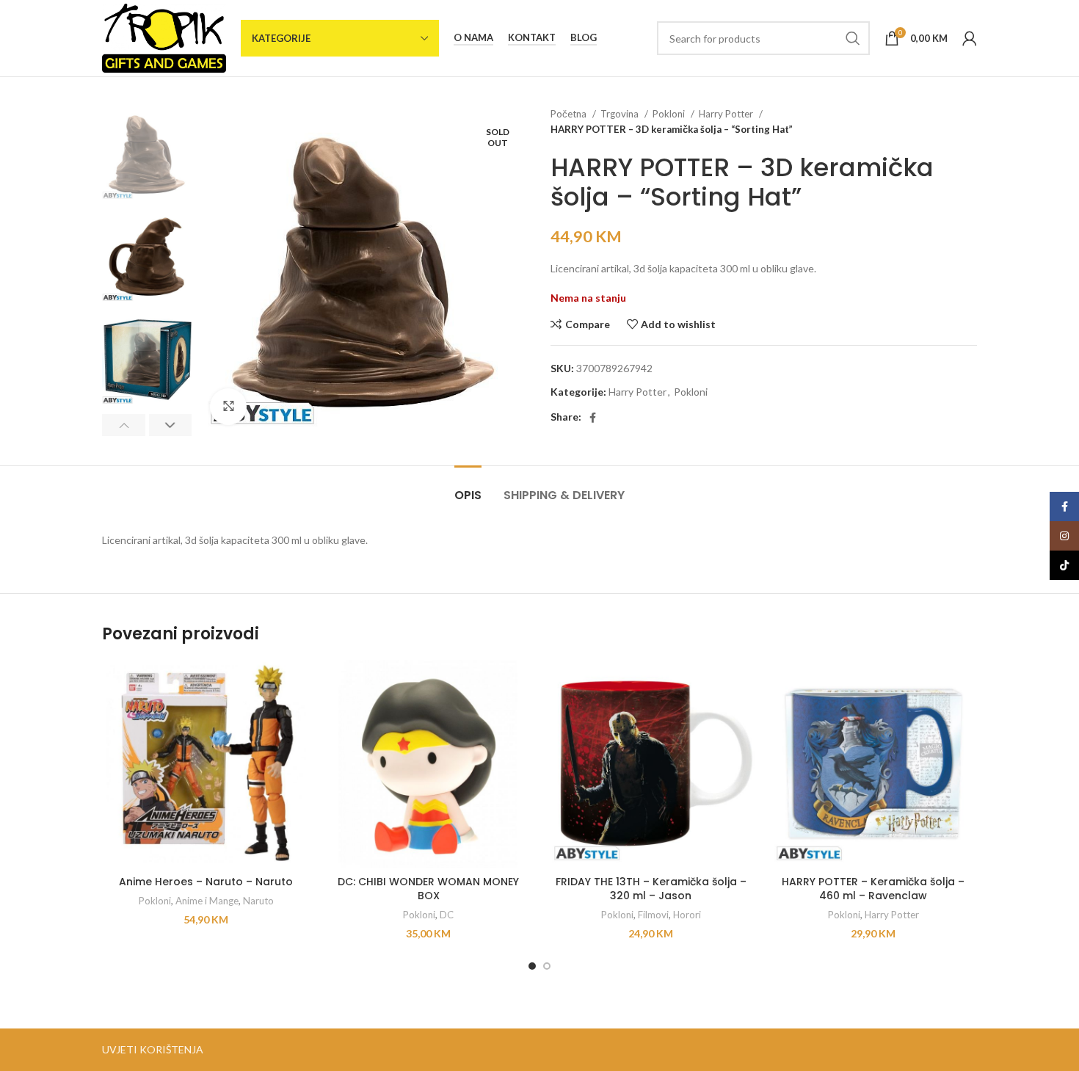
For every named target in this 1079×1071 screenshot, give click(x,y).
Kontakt (532, 37)
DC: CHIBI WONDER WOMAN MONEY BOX (428, 889)
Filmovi (653, 915)
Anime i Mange (207, 901)
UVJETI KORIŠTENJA (152, 1049)
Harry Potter (727, 114)
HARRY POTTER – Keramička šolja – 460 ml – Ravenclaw (873, 889)
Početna (570, 114)
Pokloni (670, 114)
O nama (473, 37)
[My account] (969, 38)
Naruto (258, 901)
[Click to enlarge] (228, 406)
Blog (583, 37)
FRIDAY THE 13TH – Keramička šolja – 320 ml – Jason (651, 889)
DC (447, 915)
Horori (687, 915)
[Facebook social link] (592, 417)
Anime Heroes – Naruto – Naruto (206, 881)
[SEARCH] (853, 38)
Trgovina (620, 114)
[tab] (468, 487)
